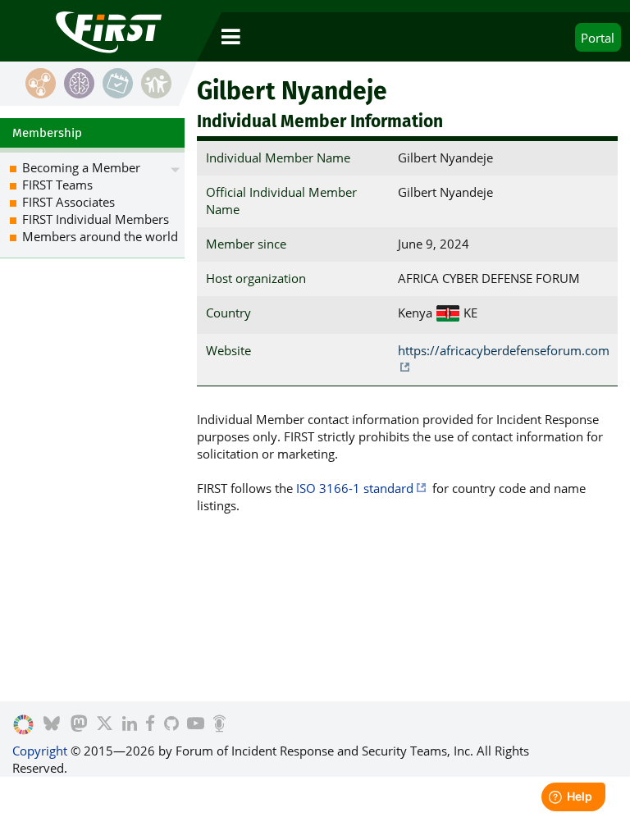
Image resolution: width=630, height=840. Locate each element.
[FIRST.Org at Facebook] (150, 725)
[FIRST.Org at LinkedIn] (129, 725)
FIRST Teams (57, 184)
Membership (47, 133)
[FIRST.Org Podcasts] (219, 725)
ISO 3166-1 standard (354, 488)
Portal (597, 38)
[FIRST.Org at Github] (171, 725)
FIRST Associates (68, 202)
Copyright (39, 750)
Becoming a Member (81, 167)
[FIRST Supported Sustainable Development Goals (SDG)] (23, 725)
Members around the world (100, 236)
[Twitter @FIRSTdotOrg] (105, 725)
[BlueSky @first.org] (51, 725)
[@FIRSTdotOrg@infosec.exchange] (79, 725)
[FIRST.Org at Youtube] (196, 725)
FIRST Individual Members (95, 219)
